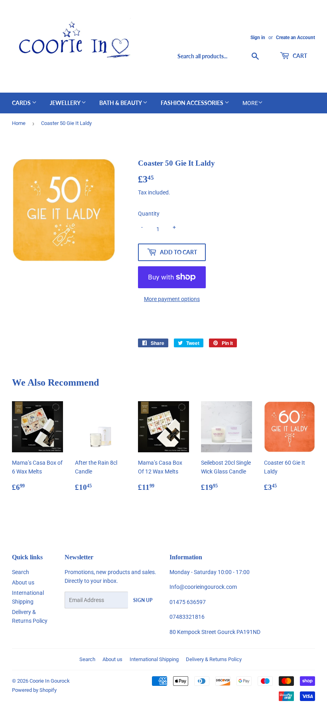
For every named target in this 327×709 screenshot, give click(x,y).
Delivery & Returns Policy (214, 659)
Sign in (257, 37)
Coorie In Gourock (50, 681)
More (250, 103)
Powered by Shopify (34, 690)
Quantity (149, 213)
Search (20, 572)
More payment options (172, 299)
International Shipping (154, 659)
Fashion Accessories (193, 102)
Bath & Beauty (121, 102)
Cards (22, 102)
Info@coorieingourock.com (203, 587)
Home (19, 123)
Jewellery (65, 102)
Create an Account (295, 37)
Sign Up (142, 600)
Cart (299, 55)
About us (23, 582)
